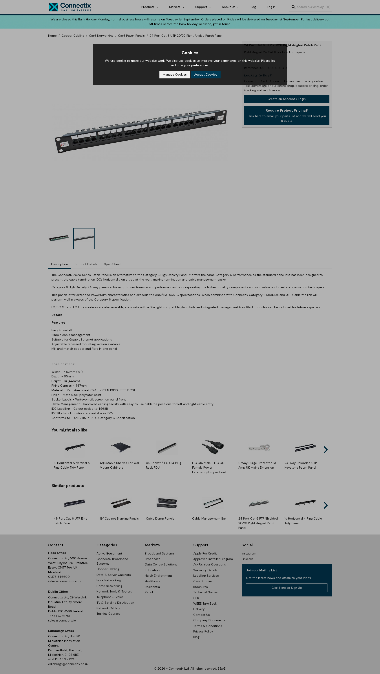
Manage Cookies (175, 74)
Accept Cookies (205, 74)
